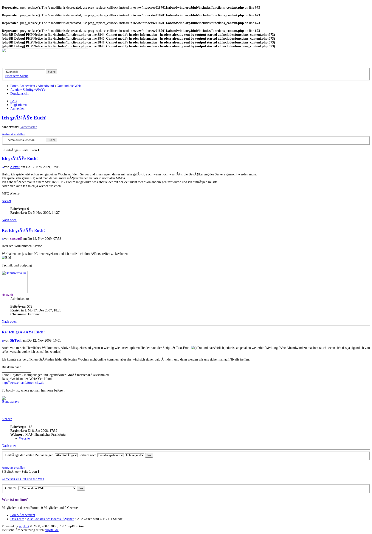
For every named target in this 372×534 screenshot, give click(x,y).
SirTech (16, 340)
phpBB (24, 526)
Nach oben (9, 220)
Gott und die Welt (69, 86)
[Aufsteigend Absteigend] (139, 455)
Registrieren (18, 105)
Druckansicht (19, 93)
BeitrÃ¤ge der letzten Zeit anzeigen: (30, 455)
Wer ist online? (15, 499)
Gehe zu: (11, 488)
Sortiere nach (88, 455)
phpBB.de (52, 530)
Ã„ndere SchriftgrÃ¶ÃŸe (27, 89)
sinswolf (16, 238)
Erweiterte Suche (16, 76)
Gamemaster (28, 127)
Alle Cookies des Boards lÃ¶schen (50, 519)
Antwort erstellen (13, 134)
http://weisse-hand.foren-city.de (23, 382)
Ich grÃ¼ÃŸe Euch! (24, 118)
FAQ (13, 101)
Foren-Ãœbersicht (22, 86)
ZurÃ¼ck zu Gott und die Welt (23, 479)
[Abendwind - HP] (45, 62)
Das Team (17, 519)
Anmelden (17, 108)
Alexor (15, 167)
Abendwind (46, 86)
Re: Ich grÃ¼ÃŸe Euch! (23, 230)
